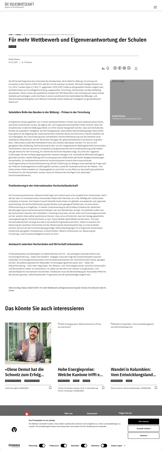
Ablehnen (143, 435)
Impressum (92, 413)
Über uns (69, 413)
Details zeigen (116, 446)
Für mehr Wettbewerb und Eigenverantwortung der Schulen (50, 35)
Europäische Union (32, 381)
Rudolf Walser (14, 59)
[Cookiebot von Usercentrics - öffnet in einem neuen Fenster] (14, 445)
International (63, 381)
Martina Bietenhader (132, 388)
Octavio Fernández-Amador (69, 388)
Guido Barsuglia (11, 388)
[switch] (64, 445)
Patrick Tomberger (65, 391)
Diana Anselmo (117, 388)
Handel (76, 381)
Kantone (86, 381)
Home (11, 35)
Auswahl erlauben (144, 428)
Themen (18, 35)
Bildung (12, 47)
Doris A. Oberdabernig (89, 388)
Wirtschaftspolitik (13, 381)
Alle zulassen (144, 421)
